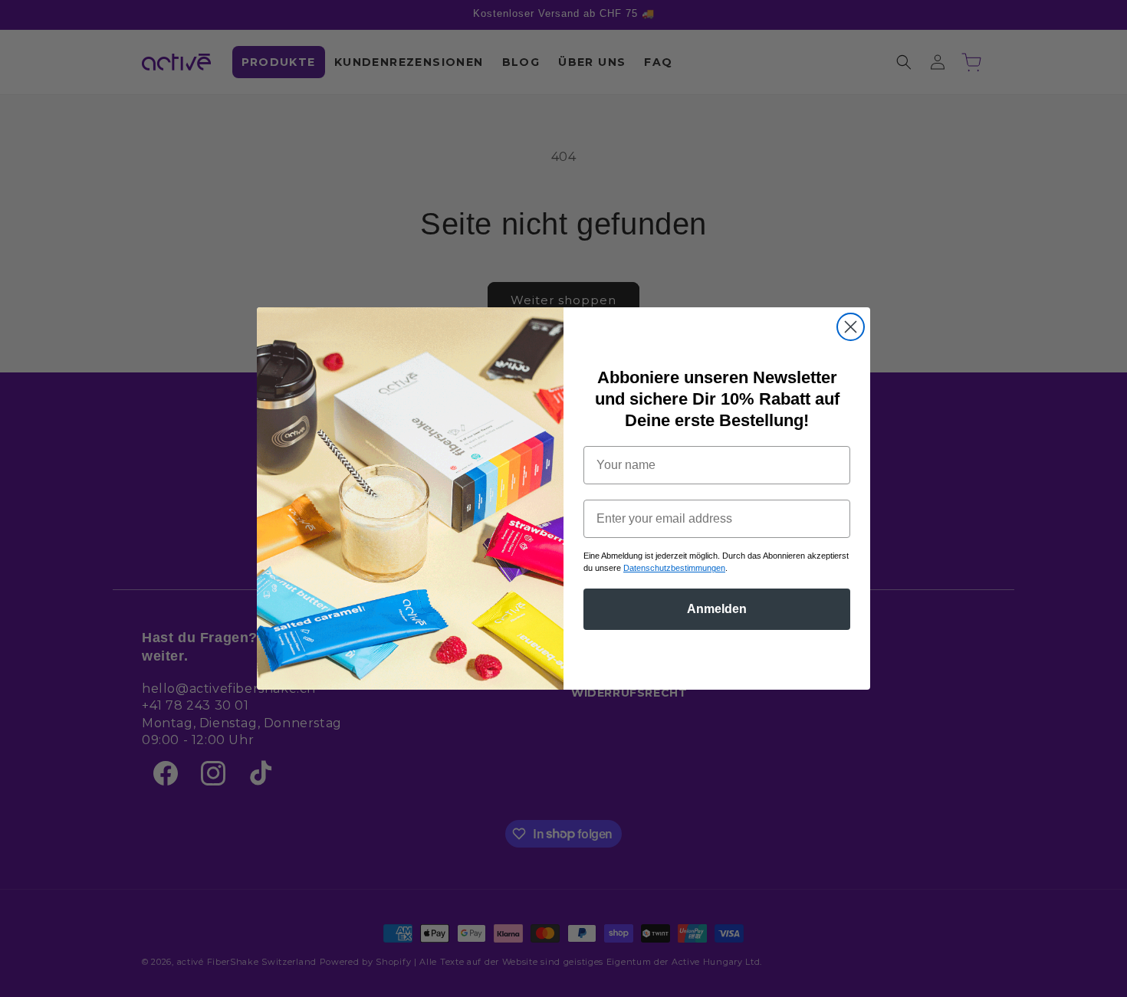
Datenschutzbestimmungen (674, 567)
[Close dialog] (850, 326)
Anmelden (717, 608)
